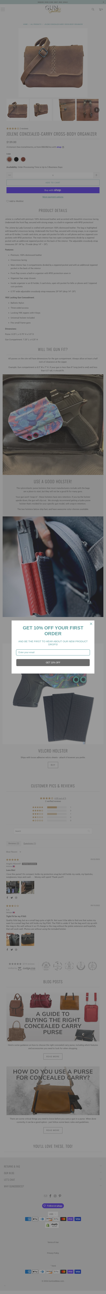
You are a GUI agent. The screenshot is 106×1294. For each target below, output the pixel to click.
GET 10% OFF (53, 662)
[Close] (91, 623)
